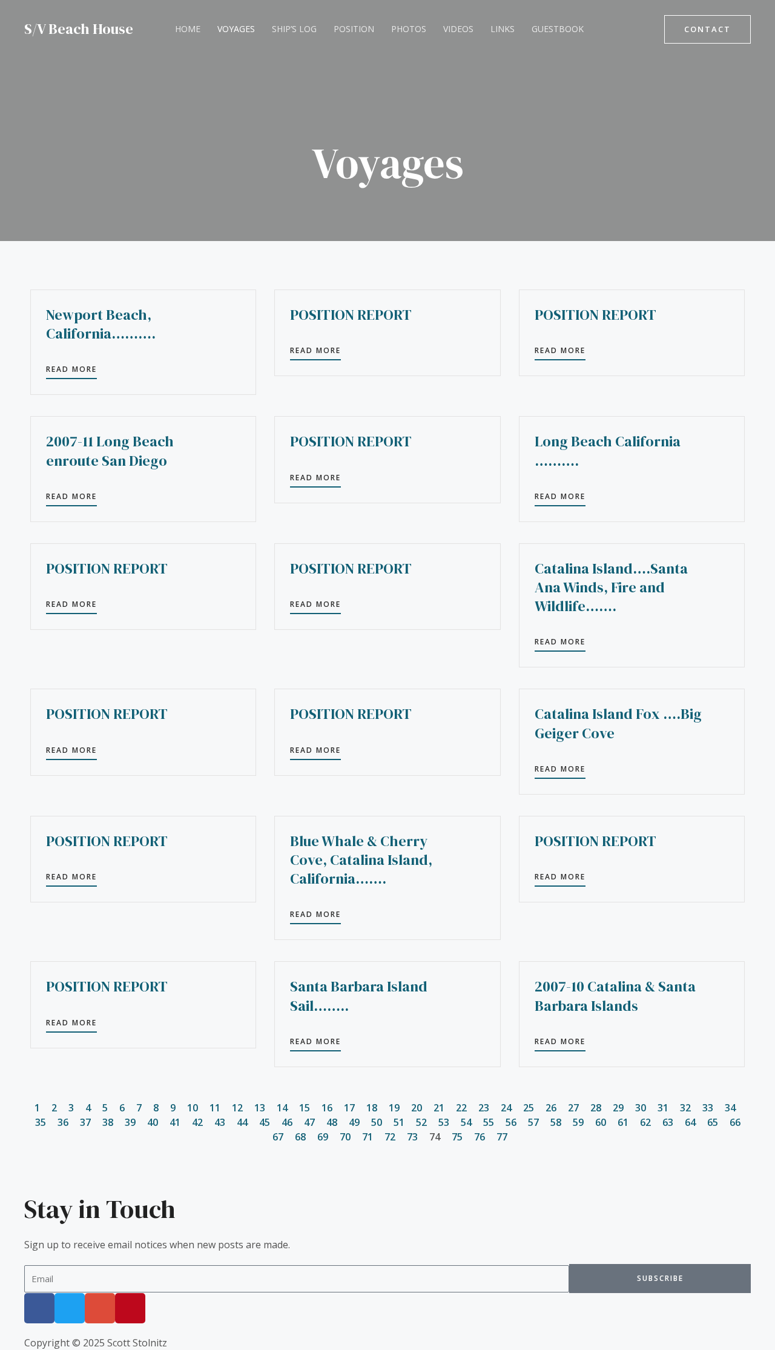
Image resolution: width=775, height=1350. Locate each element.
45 (264, 1122)
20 (416, 1107)
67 (277, 1136)
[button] (707, 29)
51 (399, 1122)
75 (457, 1136)
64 (690, 1122)
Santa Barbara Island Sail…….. (358, 995)
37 (85, 1122)
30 (640, 1107)
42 (197, 1122)
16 (327, 1107)
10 (192, 1107)
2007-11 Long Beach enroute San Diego (110, 450)
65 (712, 1122)
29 (618, 1107)
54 (466, 1122)
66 (735, 1122)
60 (600, 1122)
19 (394, 1107)
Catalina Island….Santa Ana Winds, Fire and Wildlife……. (611, 587)
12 (237, 1107)
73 (412, 1136)
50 (376, 1122)
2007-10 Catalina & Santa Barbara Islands (615, 995)
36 (63, 1122)
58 (555, 1122)
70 (345, 1136)
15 (304, 1107)
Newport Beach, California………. (101, 324)
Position (354, 29)
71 (367, 1136)
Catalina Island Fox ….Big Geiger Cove (618, 723)
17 (349, 1107)
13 (259, 1107)
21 (439, 1107)
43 (219, 1122)
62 (645, 1122)
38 (107, 1122)
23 (483, 1107)
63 (667, 1122)
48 (331, 1122)
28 (595, 1107)
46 (287, 1122)
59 (578, 1122)
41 (175, 1122)
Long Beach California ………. (608, 450)
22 (461, 1107)
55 (488, 1122)
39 (130, 1122)
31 (663, 1107)
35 (40, 1122)
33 (707, 1107)
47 (309, 1122)
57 (533, 1122)
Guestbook (558, 29)
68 (300, 1136)
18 (371, 1107)
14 (282, 1107)
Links (502, 29)
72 (389, 1136)
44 (242, 1122)
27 (573, 1107)
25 (528, 1107)
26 (551, 1107)
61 (623, 1122)
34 (730, 1107)
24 (506, 1107)
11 (214, 1107)
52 (421, 1122)
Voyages (236, 29)
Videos (458, 29)
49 (354, 1122)
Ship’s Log (294, 29)
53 (443, 1122)
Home (187, 29)
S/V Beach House (78, 29)
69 (322, 1136)
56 (511, 1122)
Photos (408, 29)
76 (479, 1136)
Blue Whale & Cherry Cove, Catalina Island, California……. (361, 859)
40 (152, 1122)
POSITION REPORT (351, 315)
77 (501, 1136)
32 (685, 1107)
